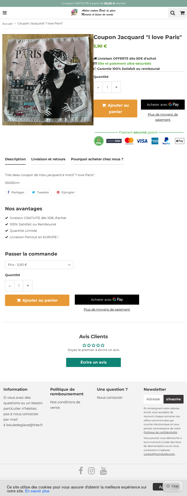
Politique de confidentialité (160, 432)
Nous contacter (110, 397)
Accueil (7, 23)
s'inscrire (173, 399)
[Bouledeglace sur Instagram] (92, 472)
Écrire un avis (94, 362)
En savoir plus (37, 490)
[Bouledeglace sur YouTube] (103, 472)
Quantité (101, 77)
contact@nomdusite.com (159, 454)
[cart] (182, 13)
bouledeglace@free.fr (24, 425)
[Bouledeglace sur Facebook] (81, 472)
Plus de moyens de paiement (163, 116)
